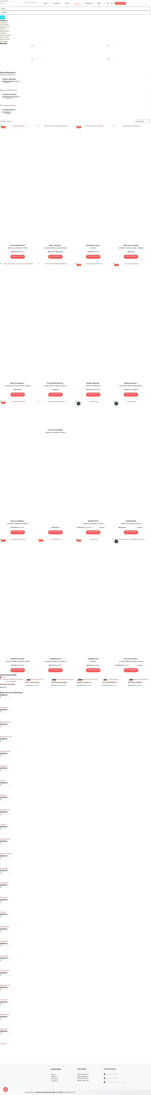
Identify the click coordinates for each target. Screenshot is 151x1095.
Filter (2, 17)
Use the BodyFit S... (110, 682)
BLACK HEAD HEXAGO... (55, 383)
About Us (54, 1076)
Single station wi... (84, 682)
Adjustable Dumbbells (131, 248)
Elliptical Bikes (4, 868)
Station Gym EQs (5, 985)
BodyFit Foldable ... (135, 682)
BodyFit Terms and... (83, 1080)
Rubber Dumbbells (62, 248)
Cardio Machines (5, 810)
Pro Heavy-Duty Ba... (9, 94)
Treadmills (3, 824)
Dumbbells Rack (55, 659)
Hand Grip (3, 912)
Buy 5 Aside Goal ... (33, 682)
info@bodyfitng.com (112, 1078)
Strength (76, 3)
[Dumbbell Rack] (93, 459)
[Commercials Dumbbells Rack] (55, 413)
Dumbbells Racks (5, 839)
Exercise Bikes (4, 883)
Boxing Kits (3, 795)
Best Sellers (54, 1078)
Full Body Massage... (59, 682)
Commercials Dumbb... (55, 430)
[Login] (112, 3)
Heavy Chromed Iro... (131, 659)
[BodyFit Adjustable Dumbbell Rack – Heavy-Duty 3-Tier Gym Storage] (93, 321)
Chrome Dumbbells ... (17, 521)
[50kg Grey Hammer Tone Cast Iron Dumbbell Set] (17, 321)
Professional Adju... (8, 684)
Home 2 (53, 1074)
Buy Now (102, 527)
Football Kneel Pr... (9, 110)
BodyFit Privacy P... (83, 1078)
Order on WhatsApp (17, 256)
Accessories (56, 3)
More (99, 3)
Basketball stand (5, 751)
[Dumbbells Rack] (55, 597)
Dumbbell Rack (12, 248)
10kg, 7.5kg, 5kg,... (55, 245)
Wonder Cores (4, 1029)
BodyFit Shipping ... (83, 1076)
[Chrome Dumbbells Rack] (17, 459)
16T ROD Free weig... (93, 245)
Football (2, 780)
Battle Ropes (4, 766)
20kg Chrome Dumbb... (131, 245)
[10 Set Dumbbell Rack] (17, 184)
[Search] (108, 3)
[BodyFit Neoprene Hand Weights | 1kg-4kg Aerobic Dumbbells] (131, 321)
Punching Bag (4, 956)
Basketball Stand (9, 98)
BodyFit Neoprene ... (131, 383)
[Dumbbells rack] (93, 597)
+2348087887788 (120, 3)
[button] (5, 1089)
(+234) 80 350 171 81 (112, 1074)
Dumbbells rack (93, 659)
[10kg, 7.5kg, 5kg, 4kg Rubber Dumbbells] (55, 184)
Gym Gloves (3, 897)
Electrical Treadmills (6, 853)
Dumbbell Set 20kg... (18, 659)
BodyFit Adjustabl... (9, 79)
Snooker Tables (4, 970)
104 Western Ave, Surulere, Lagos (116, 1082)
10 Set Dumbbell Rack (17, 245)
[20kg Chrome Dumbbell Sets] (131, 184)
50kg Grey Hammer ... (17, 383)
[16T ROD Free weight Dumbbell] (93, 184)
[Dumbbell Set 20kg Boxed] (17, 597)
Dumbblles (19, 248)
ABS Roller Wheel (5, 722)
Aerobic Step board (6, 736)
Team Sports (88, 3)
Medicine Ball (4, 941)
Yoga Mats (3, 1043)
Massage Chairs (4, 926)
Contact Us (54, 1081)
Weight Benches (4, 1014)
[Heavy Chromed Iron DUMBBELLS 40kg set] (131, 597)
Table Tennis (3, 1000)
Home (45, 3)
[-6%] (37, 679)
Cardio (67, 3)
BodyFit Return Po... (83, 1074)
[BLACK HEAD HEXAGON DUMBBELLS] (55, 321)
